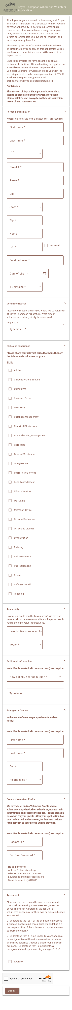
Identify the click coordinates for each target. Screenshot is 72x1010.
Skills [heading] (10, 362)
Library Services (22, 491)
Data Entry (20, 407)
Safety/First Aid (22, 584)
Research (19, 575)
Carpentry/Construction (27, 379)
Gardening (19, 444)
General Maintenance (25, 454)
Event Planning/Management (30, 435)
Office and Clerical (24, 528)
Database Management (26, 417)
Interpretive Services (25, 472)
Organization (21, 538)
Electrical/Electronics (25, 426)
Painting (18, 547)
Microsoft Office (22, 510)
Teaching (19, 593)
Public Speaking (22, 566)
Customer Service (23, 398)
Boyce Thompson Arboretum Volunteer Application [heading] (42, 8)
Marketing (19, 500)
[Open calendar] (44, 274)
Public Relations (22, 556)
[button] (36, 111)
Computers (20, 389)
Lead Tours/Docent (24, 482)
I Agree (18, 961)
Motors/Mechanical (24, 519)
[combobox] (25, 155)
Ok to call (55, 245)
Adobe (17, 370)
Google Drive (21, 463)
